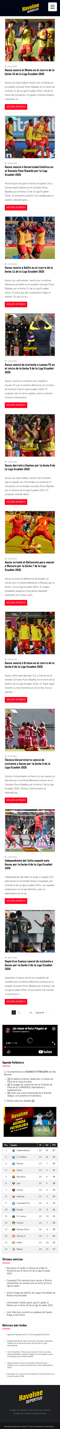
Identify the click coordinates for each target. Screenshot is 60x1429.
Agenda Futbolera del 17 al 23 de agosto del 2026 (28, 1335)
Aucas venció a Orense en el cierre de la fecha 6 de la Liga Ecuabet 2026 (29, 665)
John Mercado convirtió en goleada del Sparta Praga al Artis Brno (29, 1313)
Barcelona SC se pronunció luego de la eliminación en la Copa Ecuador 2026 (30, 1375)
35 (31, 1013)
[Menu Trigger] (52, 6)
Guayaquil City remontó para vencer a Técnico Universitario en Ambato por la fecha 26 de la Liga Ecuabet (29, 1283)
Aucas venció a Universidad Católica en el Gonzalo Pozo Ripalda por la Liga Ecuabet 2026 (29, 171)
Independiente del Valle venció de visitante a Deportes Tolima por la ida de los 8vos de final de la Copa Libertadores (30, 1343)
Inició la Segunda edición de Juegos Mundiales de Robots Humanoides (31, 1294)
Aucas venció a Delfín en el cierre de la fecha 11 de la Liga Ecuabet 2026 (29, 269)
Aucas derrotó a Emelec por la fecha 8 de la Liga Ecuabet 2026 (30, 467)
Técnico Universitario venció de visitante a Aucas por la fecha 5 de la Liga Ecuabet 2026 (27, 764)
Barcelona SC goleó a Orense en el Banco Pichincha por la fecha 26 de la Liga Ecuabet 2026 (28, 1271)
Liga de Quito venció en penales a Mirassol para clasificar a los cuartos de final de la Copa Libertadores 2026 (30, 1365)
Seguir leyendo (16, 107)
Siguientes (40, 1013)
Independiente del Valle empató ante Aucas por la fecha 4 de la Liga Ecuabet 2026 (28, 864)
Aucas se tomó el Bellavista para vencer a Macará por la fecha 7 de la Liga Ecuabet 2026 (30, 566)
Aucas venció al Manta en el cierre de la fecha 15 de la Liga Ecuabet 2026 (29, 72)
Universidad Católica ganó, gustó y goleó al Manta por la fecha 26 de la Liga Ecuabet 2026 (30, 1304)
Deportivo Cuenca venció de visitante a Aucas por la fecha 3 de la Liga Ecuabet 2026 (29, 965)
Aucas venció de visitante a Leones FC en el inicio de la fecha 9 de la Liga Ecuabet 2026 (30, 368)
